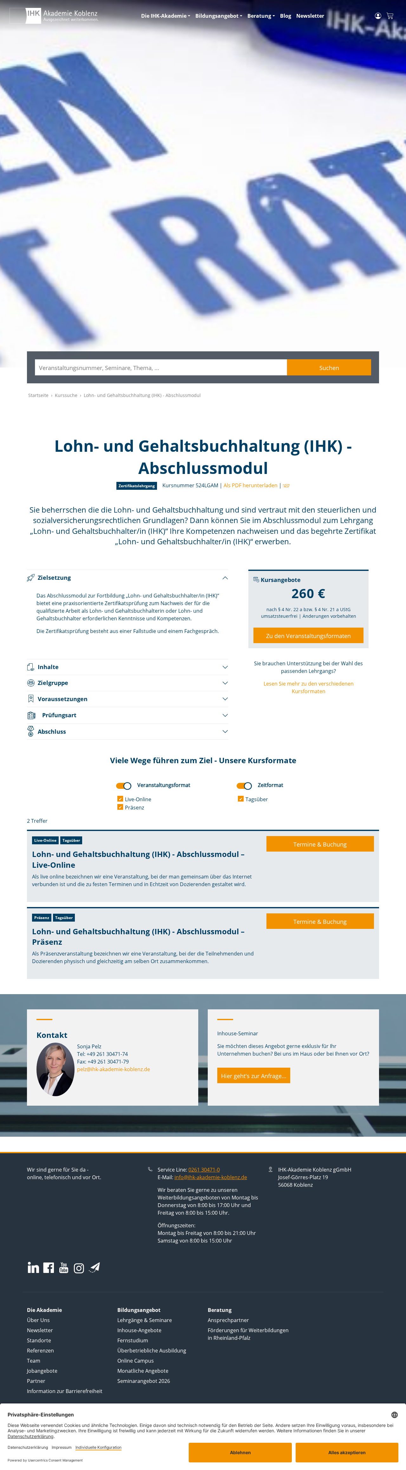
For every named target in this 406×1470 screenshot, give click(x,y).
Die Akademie (44, 1310)
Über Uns (38, 1320)
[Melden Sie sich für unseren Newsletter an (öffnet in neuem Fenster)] (94, 1267)
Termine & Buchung (320, 844)
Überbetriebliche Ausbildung (151, 1350)
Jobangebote (42, 1370)
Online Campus (135, 1360)
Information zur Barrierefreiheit (64, 1391)
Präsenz (134, 807)
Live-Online (138, 799)
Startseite (38, 395)
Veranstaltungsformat (163, 785)
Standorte (39, 1340)
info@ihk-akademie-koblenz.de (210, 1177)
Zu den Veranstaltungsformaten (308, 636)
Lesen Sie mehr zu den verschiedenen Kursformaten (309, 687)
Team (33, 1360)
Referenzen (40, 1350)
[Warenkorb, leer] (389, 16)
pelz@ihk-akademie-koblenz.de (113, 1069)
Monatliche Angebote (142, 1370)
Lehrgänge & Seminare (144, 1320)
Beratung (259, 15)
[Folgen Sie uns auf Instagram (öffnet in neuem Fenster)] (79, 1267)
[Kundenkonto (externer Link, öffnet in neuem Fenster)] (378, 16)
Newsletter (310, 15)
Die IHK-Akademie (164, 15)
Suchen (329, 368)
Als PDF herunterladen (251, 485)
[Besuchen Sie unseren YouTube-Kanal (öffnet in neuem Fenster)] (63, 1268)
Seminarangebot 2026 (143, 1380)
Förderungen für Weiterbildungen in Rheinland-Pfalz (248, 1334)
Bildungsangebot (217, 15)
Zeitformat (270, 785)
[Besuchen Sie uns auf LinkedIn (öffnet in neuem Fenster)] (33, 1267)
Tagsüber (257, 799)
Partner (36, 1380)
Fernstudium (132, 1340)
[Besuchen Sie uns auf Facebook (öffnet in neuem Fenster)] (48, 1268)
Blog (285, 15)
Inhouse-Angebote (139, 1330)
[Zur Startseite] (72, 16)
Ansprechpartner (228, 1320)
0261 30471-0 (204, 1169)
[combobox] (161, 367)
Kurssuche (66, 395)
